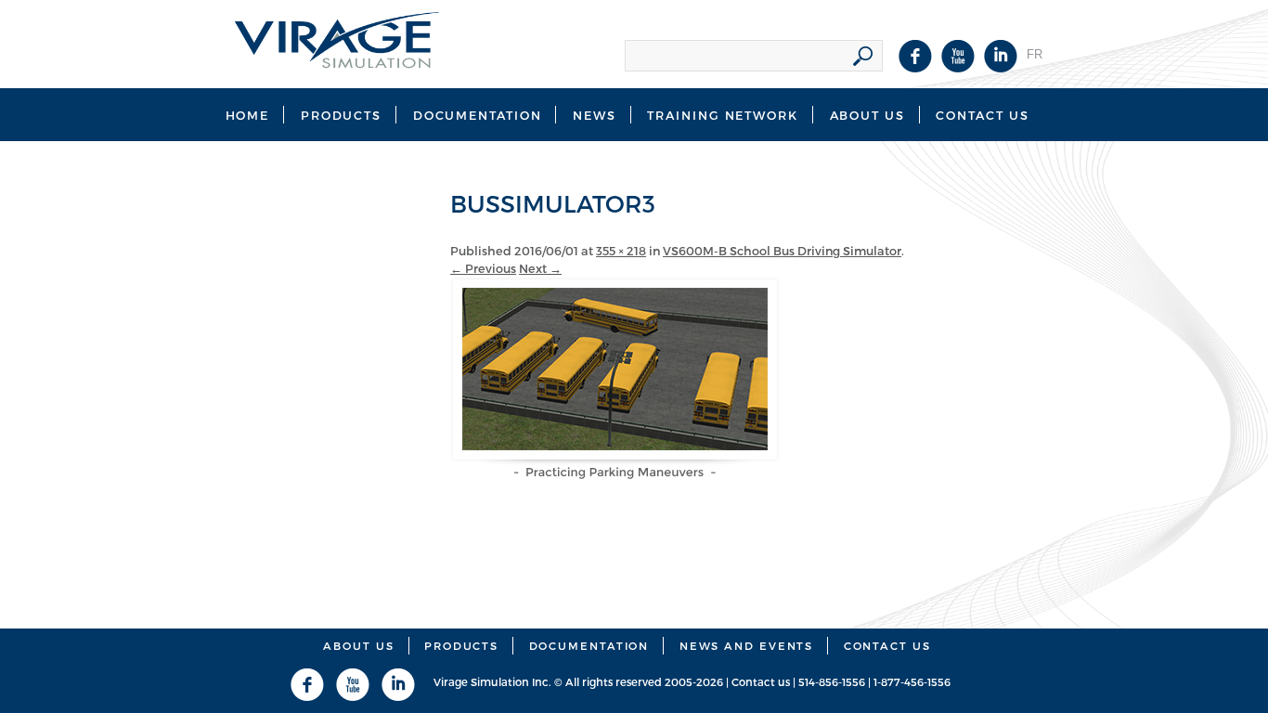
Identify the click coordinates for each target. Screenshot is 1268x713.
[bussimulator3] (615, 474)
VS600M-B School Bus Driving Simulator (782, 250)
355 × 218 (621, 250)
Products (341, 115)
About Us (867, 115)
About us (358, 645)
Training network (722, 115)
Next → (540, 268)
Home (248, 115)
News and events (746, 645)
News (594, 115)
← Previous (483, 268)
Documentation (477, 115)
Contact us (982, 115)
